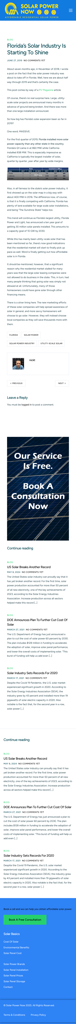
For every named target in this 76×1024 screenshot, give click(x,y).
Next (61, 383)
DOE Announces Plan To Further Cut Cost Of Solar (37, 807)
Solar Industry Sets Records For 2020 (32, 673)
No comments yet (34, 60)
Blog (10, 39)
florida (13, 335)
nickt (32, 360)
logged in (26, 404)
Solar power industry (21, 343)
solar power (31, 335)
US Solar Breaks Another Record (29, 567)
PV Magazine (46, 90)
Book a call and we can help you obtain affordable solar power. (38, 909)
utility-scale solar (51, 343)
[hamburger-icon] (70, 10)
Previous (17, 383)
